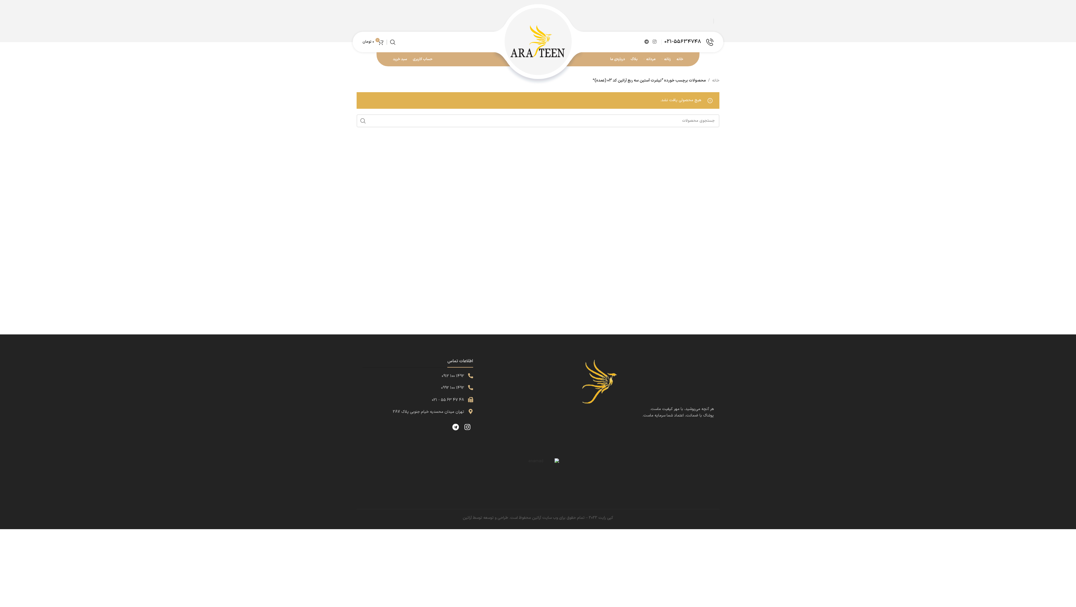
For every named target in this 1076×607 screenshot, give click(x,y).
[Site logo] (538, 42)
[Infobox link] (688, 42)
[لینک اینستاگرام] (654, 41)
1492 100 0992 (452, 388)
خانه (715, 80)
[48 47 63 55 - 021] (470, 399)
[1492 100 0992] (470, 387)
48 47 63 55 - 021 (448, 400)
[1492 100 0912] (470, 375)
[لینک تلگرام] (646, 41)
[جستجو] (392, 42)
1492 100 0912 (453, 376)
